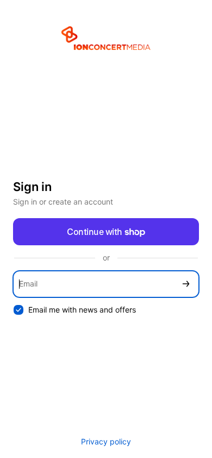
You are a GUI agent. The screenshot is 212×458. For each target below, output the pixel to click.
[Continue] (186, 284)
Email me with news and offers (82, 309)
